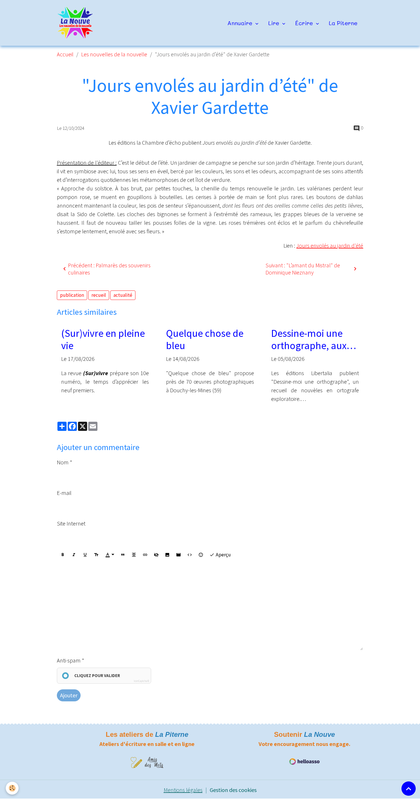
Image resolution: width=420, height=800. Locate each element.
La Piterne (343, 23)
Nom (63, 462)
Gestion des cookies (233, 789)
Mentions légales (183, 789)
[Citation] (123, 555)
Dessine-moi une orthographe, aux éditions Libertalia (309, 339)
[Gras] (63, 555)
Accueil (65, 54)
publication (72, 295)
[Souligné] (85, 555)
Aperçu (223, 555)
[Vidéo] (178, 555)
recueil (98, 295)
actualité (122, 295)
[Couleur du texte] (109, 555)
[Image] (167, 555)
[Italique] (74, 555)
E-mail (64, 492)
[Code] (189, 555)
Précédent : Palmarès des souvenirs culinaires (109, 269)
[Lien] (145, 555)
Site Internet (71, 523)
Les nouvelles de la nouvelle (114, 54)
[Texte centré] (134, 555)
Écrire (305, 23)
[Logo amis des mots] (147, 761)
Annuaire (240, 23)
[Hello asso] (304, 761)
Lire (274, 23)
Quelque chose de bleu (204, 339)
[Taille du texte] (96, 555)
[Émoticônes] (201, 555)
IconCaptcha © (141, 680)
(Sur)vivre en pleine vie (103, 339)
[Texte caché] (156, 555)
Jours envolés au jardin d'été (329, 245)
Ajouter (68, 695)
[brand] (77, 23)
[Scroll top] (408, 788)
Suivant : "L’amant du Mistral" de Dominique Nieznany (302, 269)
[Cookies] (12, 788)
